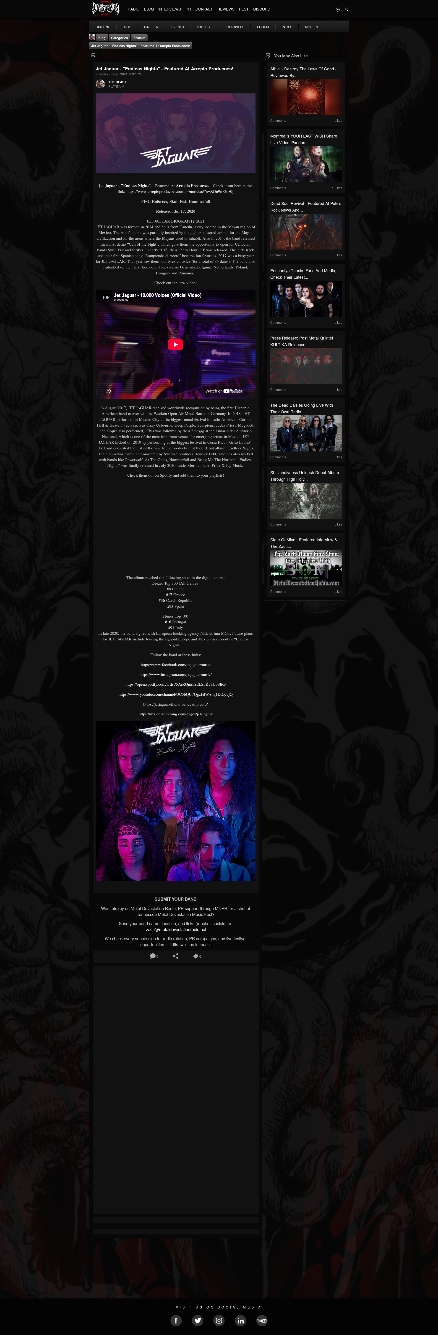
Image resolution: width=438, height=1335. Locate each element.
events (177, 27)
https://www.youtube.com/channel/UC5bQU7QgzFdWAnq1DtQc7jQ (176, 694)
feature (139, 37)
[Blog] (93, 55)
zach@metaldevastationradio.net (175, 929)
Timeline (102, 27)
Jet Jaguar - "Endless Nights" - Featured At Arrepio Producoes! (140, 45)
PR (188, 9)
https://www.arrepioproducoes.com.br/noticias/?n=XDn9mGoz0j (179, 191)
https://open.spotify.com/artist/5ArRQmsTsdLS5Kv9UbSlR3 (175, 684)
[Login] (337, 9)
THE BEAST (117, 82)
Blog (102, 37)
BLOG (149, 9)
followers (234, 27)
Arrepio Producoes (192, 185)
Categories (119, 37)
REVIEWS (226, 9)
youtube (204, 27)
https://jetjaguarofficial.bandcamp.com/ (175, 704)
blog (127, 27)
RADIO (133, 9)
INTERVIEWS (169, 9)
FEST (244, 9)
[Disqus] (175, 1031)
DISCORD (261, 9)
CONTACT (204, 9)
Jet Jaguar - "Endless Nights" (125, 185)
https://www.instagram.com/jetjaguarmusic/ (176, 674)
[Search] (346, 9)
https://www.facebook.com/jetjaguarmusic (176, 664)
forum (263, 27)
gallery (151, 27)
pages (287, 27)
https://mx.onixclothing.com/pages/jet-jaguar (176, 714)
